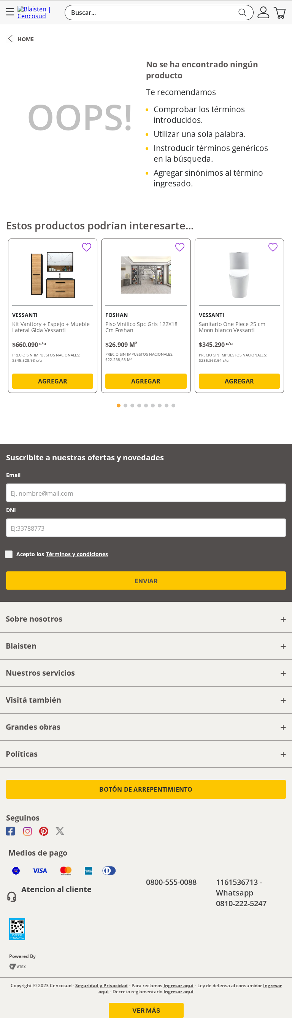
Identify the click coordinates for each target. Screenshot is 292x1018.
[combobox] (159, 12)
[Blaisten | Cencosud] (39, 13)
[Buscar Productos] (243, 12)
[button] (263, 12)
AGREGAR (52, 381)
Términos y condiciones (77, 554)
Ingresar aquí (178, 985)
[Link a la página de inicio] (20, 39)
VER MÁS (146, 1010)
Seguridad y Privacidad (101, 985)
